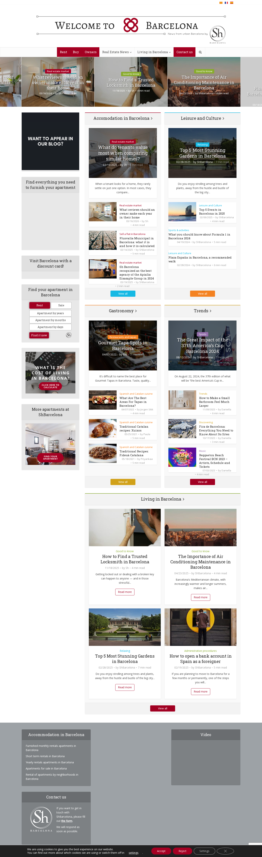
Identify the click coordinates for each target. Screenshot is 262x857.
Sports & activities (178, 230)
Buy (76, 52)
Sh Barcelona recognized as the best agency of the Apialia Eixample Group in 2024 (136, 272)
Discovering (206, 422)
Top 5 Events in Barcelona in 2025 (212, 211)
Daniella (226, 409)
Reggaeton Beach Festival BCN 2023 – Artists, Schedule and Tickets (214, 461)
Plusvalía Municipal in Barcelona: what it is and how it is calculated (137, 242)
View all (123, 293)
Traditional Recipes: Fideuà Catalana (134, 453)
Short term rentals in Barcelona (45, 756)
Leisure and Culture (201, 118)
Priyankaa (147, 459)
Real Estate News (115, 52)
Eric (125, 354)
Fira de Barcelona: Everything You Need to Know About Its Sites (216, 430)
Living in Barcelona (152, 52)
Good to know (131, 74)
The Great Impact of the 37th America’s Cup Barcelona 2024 (202, 345)
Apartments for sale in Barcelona (46, 768)
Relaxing (203, 144)
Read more (125, 592)
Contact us (184, 52)
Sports (202, 334)
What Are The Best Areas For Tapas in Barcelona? (133, 401)
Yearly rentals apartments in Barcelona (50, 762)
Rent (63, 52)
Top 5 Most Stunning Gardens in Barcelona (202, 153)
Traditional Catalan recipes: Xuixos (133, 428)
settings (133, 853)
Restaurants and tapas (123, 337)
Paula (146, 434)
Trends (201, 310)
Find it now (39, 335)
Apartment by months (50, 320)
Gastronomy (121, 310)
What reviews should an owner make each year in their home (58, 82)
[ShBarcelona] (131, 26)
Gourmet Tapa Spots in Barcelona (122, 345)
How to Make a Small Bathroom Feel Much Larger (214, 401)
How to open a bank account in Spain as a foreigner (201, 658)
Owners (90, 52)
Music (202, 451)
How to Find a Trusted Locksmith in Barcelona (131, 82)
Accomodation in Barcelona (121, 118)
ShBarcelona (206, 93)
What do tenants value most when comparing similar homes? (123, 153)
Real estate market (58, 71)
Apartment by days (50, 327)
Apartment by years (50, 313)
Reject (182, 851)
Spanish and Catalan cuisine (136, 393)
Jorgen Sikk (146, 409)
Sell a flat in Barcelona (132, 234)
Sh (59, 93)
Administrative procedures (200, 651)
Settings (204, 851)
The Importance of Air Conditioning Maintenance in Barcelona (204, 82)
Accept (161, 851)
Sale (61, 305)
